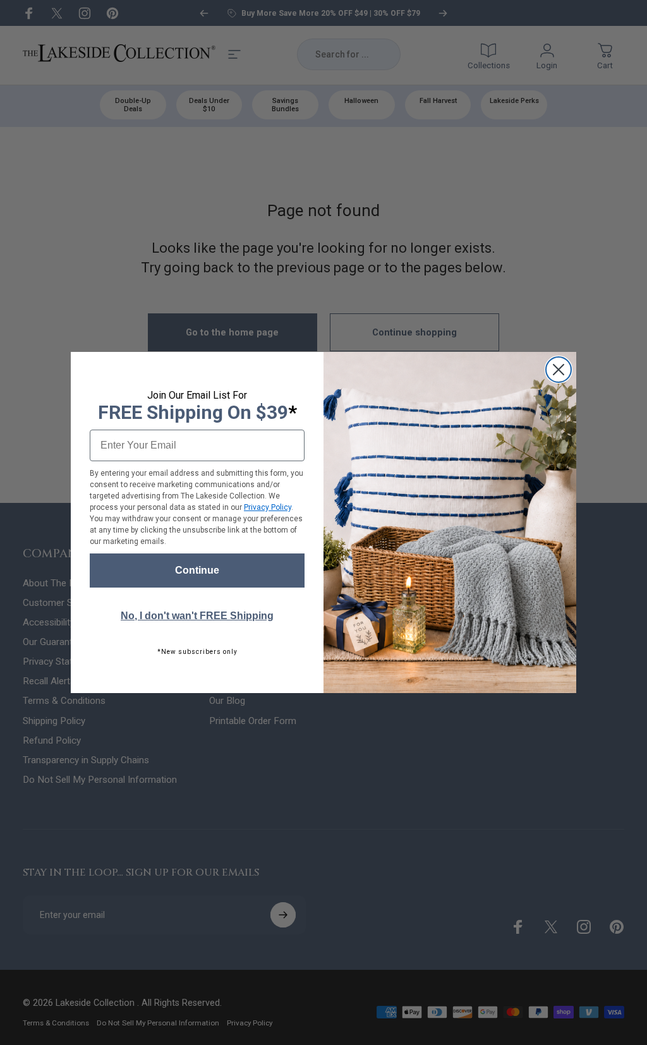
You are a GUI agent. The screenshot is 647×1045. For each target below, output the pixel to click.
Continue (197, 570)
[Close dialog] (558, 369)
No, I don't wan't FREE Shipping (197, 615)
